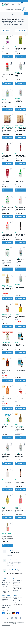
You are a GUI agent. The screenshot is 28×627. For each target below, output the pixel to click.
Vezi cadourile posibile (14, 623)
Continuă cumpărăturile (14, 619)
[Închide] (25, 597)
